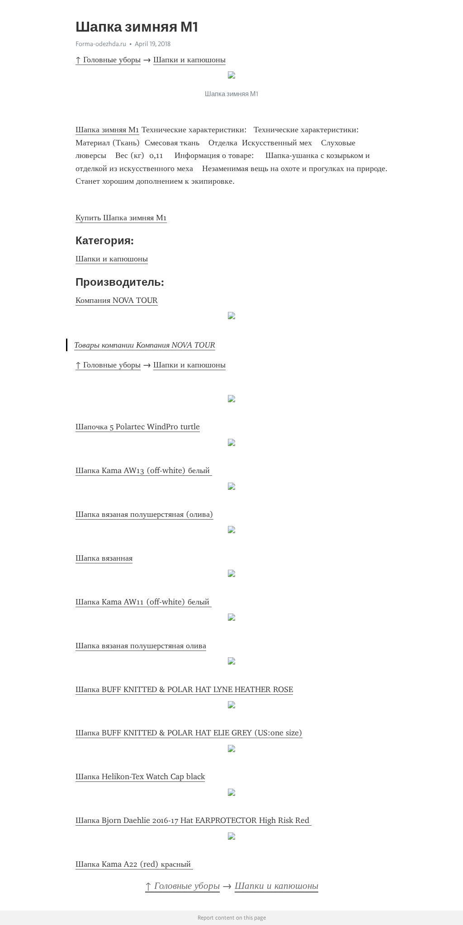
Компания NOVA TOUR (117, 300)
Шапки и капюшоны (189, 60)
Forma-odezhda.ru (101, 44)
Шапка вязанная (104, 558)
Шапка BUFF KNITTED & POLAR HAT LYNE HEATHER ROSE (184, 689)
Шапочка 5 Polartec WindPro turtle (138, 427)
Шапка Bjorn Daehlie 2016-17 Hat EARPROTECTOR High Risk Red (194, 820)
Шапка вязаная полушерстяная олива (141, 646)
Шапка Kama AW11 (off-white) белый (144, 602)
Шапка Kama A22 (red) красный (134, 864)
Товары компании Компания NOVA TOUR (144, 345)
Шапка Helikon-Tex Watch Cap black (140, 776)
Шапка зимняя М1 (107, 130)
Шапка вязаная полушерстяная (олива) (144, 514)
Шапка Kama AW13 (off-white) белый (144, 470)
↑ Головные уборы (108, 60)
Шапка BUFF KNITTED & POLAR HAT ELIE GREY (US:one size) (189, 733)
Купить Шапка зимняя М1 (121, 218)
